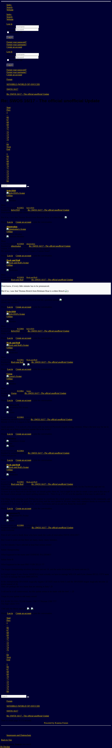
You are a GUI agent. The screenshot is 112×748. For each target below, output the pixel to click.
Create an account (14, 47)
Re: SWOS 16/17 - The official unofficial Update (48, 210)
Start (9, 107)
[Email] (19, 729)
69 (8, 125)
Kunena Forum (61, 723)
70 (8, 127)
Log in (10, 37)
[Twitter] (8, 729)
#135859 (20, 277)
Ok (1, 747)
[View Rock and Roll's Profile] (18, 263)
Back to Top (6, 740)
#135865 (20, 482)
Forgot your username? (16, 44)
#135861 (20, 360)
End (8, 149)
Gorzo (9, 374)
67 (8, 120)
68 (8, 122)
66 (8, 117)
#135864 (20, 451)
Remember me (16, 32)
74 (8, 137)
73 (8, 134)
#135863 (20, 417)
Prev (9, 110)
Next (9, 147)
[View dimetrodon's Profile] (16, 229)
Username (11, 26)
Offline (10, 195)
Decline (6, 747)
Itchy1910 (11, 190)
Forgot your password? (16, 42)
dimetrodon (12, 227)
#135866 (20, 525)
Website (10, 10)
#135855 (20, 208)
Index (9, 5)
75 (8, 139)
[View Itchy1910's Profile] (16, 193)
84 (8, 144)
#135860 (20, 329)
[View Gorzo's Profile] (14, 376)
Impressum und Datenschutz (19, 735)
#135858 (20, 244)
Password (11, 29)
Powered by (49, 723)
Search (9, 7)
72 (8, 132)
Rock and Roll (13, 260)
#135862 (20, 391)
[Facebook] (3, 729)
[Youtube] (13, 729)
